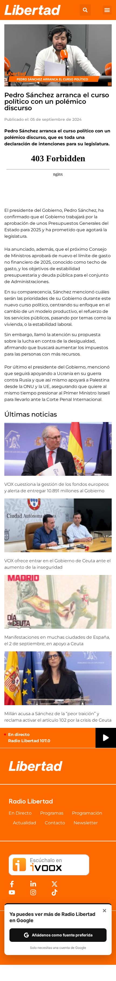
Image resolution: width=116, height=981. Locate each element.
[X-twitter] (54, 884)
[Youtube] (12, 892)
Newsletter (86, 822)
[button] (85, 10)
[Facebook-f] (12, 884)
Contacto (55, 822)
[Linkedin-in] (33, 884)
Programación (87, 813)
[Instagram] (33, 892)
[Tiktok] (54, 892)
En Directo (20, 813)
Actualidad (24, 822)
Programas (51, 813)
